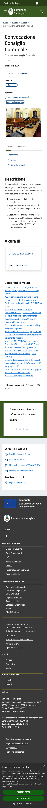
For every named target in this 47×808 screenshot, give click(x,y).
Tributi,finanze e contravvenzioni (20, 631)
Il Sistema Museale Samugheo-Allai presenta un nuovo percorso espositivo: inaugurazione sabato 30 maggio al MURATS (22, 352)
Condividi (9, 73)
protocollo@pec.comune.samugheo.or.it (24, 717)
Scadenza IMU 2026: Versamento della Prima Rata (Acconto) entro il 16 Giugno (22, 342)
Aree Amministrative (15, 553)
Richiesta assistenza (15, 751)
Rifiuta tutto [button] (23, 798)
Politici (9, 565)
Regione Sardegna (12, 3)
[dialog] (23, 785)
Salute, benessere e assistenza (19, 639)
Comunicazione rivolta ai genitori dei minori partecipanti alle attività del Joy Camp (22, 290)
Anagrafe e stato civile (16, 586)
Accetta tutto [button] (23, 792)
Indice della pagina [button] (16, 146)
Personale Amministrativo (17, 569)
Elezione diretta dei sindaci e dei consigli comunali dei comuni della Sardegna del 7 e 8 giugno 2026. (23, 363)
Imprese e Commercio (15, 597)
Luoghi (9, 680)
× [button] (44, 766)
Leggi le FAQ (11, 747)
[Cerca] (41, 11)
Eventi (9, 684)
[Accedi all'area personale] (36, 3)
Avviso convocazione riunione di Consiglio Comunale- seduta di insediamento (23, 298)
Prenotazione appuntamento (18, 739)
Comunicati (11, 664)
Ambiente (10, 635)
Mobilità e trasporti (14, 612)
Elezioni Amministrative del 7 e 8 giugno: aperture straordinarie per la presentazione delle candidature (23, 372)
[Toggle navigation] (5, 11)
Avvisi (24, 22)
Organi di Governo (14, 548)
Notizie (9, 659)
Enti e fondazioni (13, 561)
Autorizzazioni (12, 643)
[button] (23, 803)
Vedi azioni (22, 73)
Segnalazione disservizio (17, 743)
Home (5, 22)
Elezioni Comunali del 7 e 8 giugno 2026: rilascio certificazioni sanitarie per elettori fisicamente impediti (23, 334)
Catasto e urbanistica (15, 604)
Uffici (8, 557)
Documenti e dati (13, 574)
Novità (15, 22)
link (11, 786)
